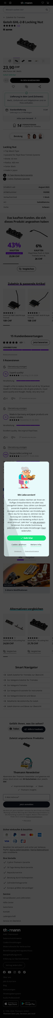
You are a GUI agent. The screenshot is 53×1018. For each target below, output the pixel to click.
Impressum (18, 551)
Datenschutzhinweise (32, 551)
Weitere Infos (36, 544)
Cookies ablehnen (19, 544)
